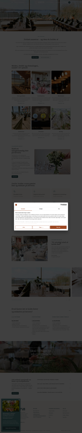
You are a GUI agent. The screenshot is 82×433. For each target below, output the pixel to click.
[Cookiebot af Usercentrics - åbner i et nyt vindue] (61, 205)
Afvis (24, 227)
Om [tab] (59, 208)
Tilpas (40, 227)
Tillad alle (58, 227)
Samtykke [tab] (23, 208)
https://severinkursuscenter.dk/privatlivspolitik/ (26, 223)
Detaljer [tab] (41, 208)
